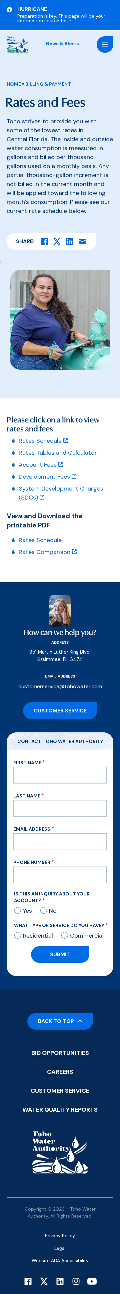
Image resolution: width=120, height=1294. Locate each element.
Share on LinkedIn (69, 241)
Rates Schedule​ (40, 540)
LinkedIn (60, 1281)
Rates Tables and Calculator (58, 453)
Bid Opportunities (60, 1053)
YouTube (92, 1281)
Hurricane (32, 9)
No (53, 911)
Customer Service (60, 710)
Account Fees (38, 465)
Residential (38, 936)
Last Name (26, 796)
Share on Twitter (57, 241)
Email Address (31, 829)
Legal (60, 1248)
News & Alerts (62, 43)
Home (14, 84)
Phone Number (31, 862)
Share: (25, 241)
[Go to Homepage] (18, 44)
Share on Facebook (44, 241)
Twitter (44, 1281)
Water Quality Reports (60, 1110)
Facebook (28, 1281)
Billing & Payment (48, 84)
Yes (27, 911)
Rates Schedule (40, 441)
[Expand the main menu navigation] (105, 44)
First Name (27, 763)
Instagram (76, 1281)
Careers (60, 1072)
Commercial (87, 936)
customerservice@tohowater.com (60, 686)
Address (60, 642)
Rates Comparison (44, 552)
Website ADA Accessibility (60, 1260)
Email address (60, 676)
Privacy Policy (60, 1236)
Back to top (56, 1021)
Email (82, 241)
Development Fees (44, 477)
